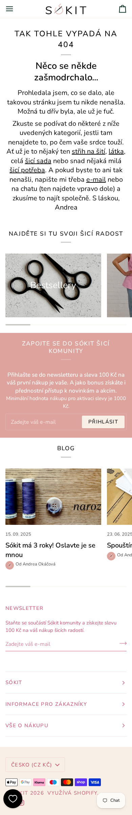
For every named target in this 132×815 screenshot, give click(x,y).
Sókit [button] (13, 682)
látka (116, 151)
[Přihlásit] (121, 643)
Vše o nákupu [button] (26, 725)
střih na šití (88, 151)
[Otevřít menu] (15, 9)
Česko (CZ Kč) (31, 764)
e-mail (96, 179)
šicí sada (38, 160)
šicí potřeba (27, 170)
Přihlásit (103, 421)
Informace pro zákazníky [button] (46, 704)
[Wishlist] (12, 798)
